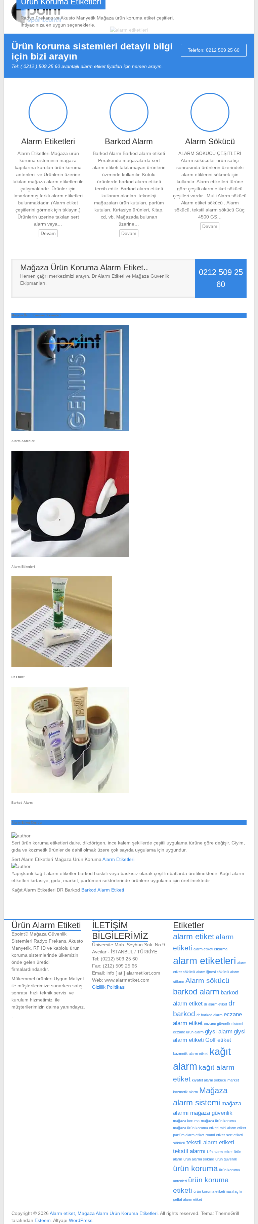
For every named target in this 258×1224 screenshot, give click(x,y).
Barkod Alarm (129, 141)
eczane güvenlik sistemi (223, 1024)
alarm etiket (193, 936)
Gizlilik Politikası (109, 987)
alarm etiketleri (204, 960)
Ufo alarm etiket (219, 1152)
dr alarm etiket (215, 1004)
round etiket (215, 1135)
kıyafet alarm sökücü (209, 1080)
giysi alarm (218, 1031)
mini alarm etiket (233, 1128)
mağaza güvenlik (211, 1113)
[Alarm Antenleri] (70, 328)
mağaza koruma (186, 1121)
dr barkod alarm (209, 1015)
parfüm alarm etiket (188, 1135)
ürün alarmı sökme (198, 1159)
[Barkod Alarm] (70, 690)
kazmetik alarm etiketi (190, 1054)
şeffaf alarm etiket (187, 1199)
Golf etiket (218, 1040)
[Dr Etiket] (61, 579)
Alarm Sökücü (210, 141)
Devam (48, 233)
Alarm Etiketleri (48, 141)
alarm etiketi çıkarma (210, 949)
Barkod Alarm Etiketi (102, 890)
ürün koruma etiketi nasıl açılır (218, 1191)
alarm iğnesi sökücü (212, 972)
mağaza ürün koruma (218, 1121)
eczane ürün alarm (188, 1032)
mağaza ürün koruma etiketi (195, 1128)
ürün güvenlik (226, 1159)
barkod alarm (196, 991)
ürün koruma (195, 1168)
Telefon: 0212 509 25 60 (214, 50)
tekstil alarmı (189, 1151)
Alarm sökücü (207, 980)
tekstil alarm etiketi (210, 1142)
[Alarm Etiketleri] (70, 454)
